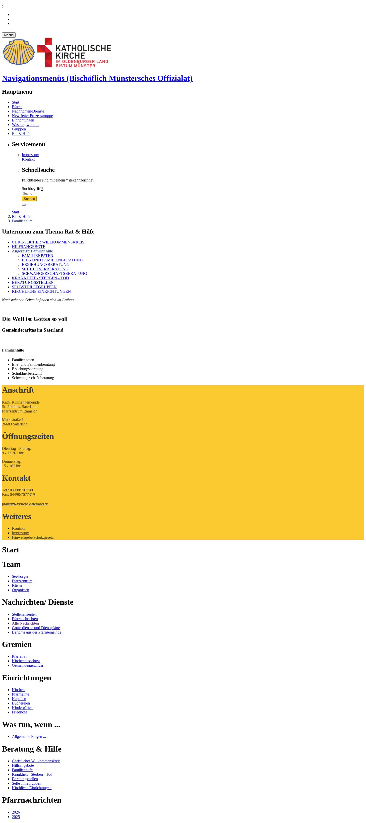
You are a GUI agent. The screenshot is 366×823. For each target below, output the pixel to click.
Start (15, 102)
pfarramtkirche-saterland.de (25, 504)
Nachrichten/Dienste (28, 111)
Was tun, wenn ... (25, 124)
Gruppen (19, 129)
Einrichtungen (23, 120)
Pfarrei (17, 107)
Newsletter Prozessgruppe (32, 116)
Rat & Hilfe (21, 133)
